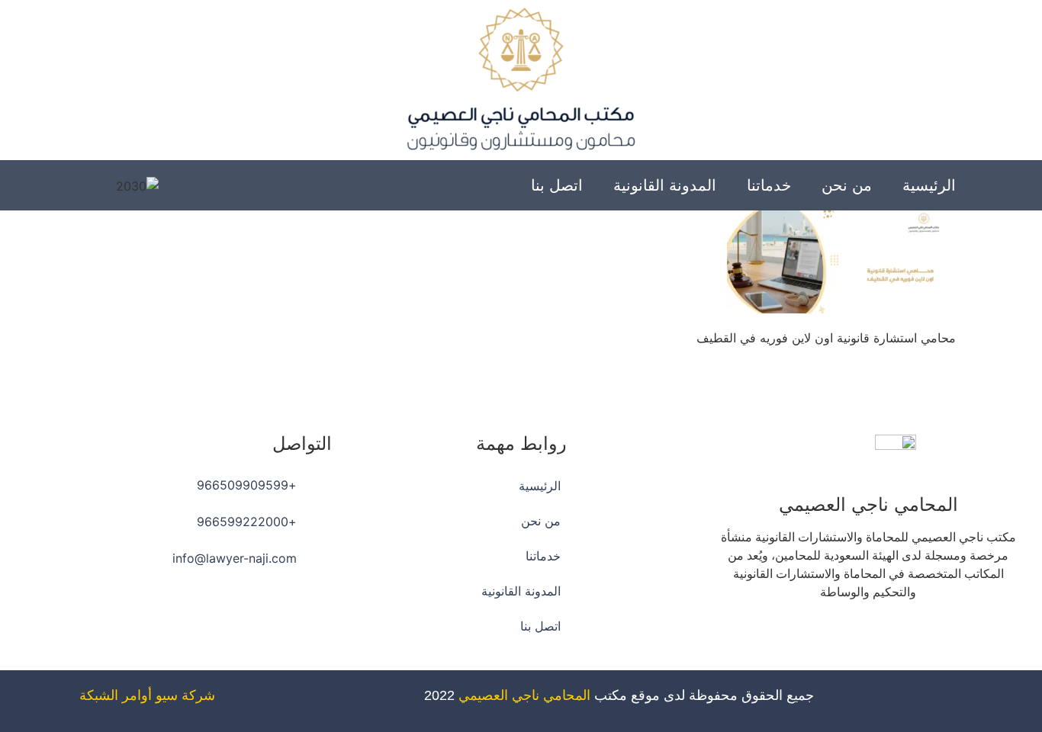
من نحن (847, 185)
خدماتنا (769, 185)
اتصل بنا (557, 185)
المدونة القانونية (664, 185)
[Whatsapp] (826, 636)
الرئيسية (929, 185)
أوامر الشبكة (115, 695)
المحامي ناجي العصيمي (524, 695)
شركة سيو (185, 695)
